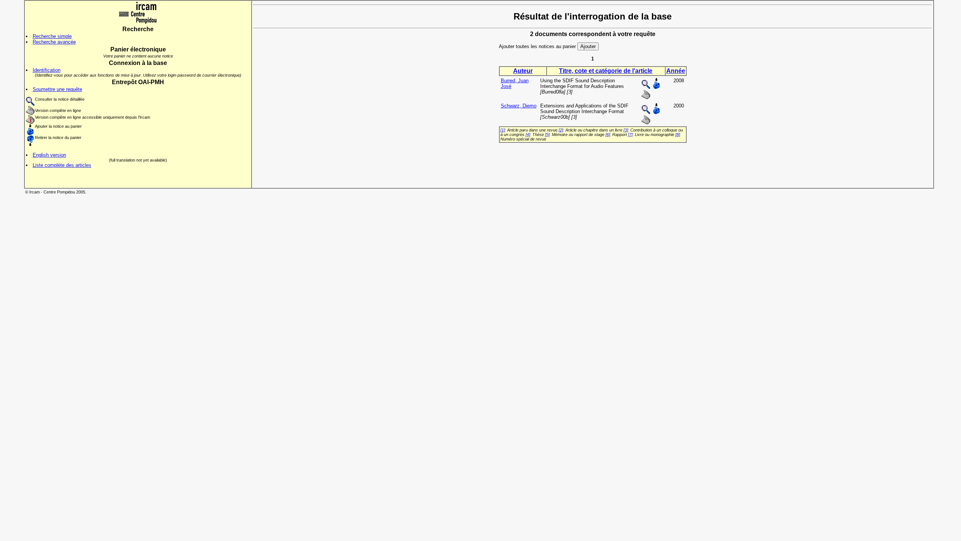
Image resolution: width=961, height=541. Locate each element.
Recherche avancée (54, 42)
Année (675, 71)
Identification (46, 70)
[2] (561, 130)
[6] (608, 134)
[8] (677, 134)
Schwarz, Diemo (518, 106)
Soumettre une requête (57, 89)
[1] (502, 130)
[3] (626, 130)
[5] (547, 134)
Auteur (523, 71)
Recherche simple (52, 36)
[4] (528, 134)
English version (49, 155)
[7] (630, 134)
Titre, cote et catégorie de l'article (605, 71)
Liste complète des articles (62, 165)
